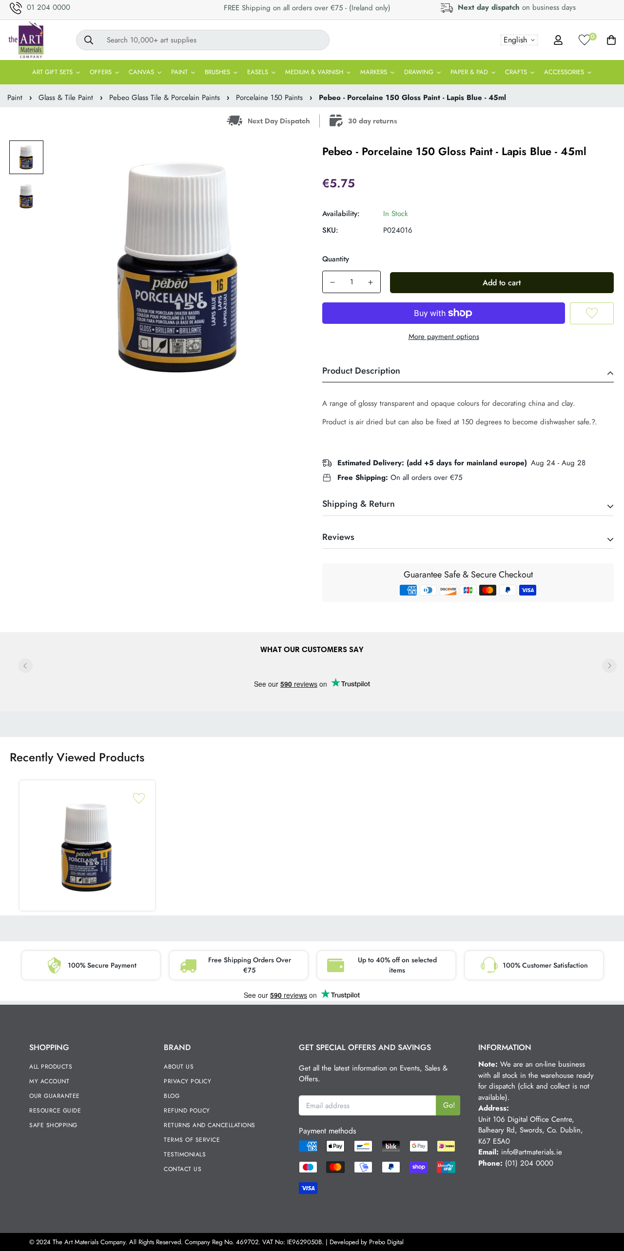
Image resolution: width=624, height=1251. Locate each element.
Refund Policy (187, 1110)
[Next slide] (609, 665)
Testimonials (185, 1154)
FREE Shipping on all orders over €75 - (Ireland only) (307, 8)
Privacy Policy (187, 1081)
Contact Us (182, 1169)
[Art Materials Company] (25, 40)
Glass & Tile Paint (66, 97)
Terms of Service (192, 1139)
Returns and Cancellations (209, 1125)
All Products (50, 1066)
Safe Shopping (53, 1125)
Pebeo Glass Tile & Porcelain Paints (164, 97)
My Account (49, 1081)
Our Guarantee (54, 1096)
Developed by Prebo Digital (367, 1242)
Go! (449, 1105)
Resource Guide (55, 1110)
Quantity (335, 259)
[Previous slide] (25, 665)
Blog (171, 1096)
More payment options (444, 336)
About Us (179, 1066)
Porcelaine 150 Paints (269, 97)
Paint (14, 97)
